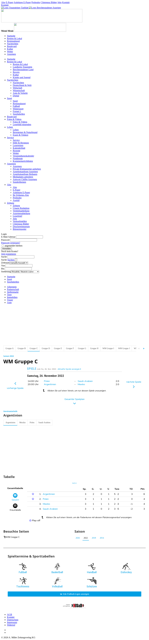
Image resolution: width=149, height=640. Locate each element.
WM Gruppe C (13, 537)
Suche (4, 256)
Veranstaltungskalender (23, 156)
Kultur (10, 49)
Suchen (11, 260)
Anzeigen (11, 54)
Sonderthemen (19, 182)
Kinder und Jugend (21, 77)
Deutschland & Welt (22, 85)
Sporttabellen (19, 114)
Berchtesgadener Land (23, 69)
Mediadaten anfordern (23, 177)
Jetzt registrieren (8, 254)
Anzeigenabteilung (21, 213)
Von (3, 265)
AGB (9, 614)
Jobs (59, 2)
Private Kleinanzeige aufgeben (27, 169)
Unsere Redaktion (21, 208)
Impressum (12, 622)
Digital (16, 95)
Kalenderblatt (19, 148)
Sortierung (6, 271)
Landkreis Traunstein (22, 67)
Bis (2, 268)
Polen (47, 381)
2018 (94, 538)
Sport (9, 98)
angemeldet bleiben (13, 245)
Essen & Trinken (20, 135)
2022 (86, 538)
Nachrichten (12, 43)
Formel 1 (17, 111)
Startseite (11, 36)
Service (10, 137)
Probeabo (35, 2)
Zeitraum (5, 262)
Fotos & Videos (14, 119)
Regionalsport (13, 41)
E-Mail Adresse (8, 237)
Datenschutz (12, 619)
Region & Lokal (14, 38)
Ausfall (16, 200)
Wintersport (18, 109)
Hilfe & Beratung (21, 143)
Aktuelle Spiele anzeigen (69, 369)
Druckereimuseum (21, 226)
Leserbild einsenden (22, 124)
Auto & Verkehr (20, 93)
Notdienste (18, 158)
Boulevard (12, 46)
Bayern (16, 72)
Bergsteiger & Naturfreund (25, 132)
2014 (102, 538)
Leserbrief (17, 216)
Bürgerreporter (19, 229)
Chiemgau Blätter (49, 2)
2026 (78, 538)
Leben (10, 127)
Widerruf (11, 625)
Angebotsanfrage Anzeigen (25, 171)
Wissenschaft (19, 90)
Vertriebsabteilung (21, 211)
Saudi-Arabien (85, 381)
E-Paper (9, 2)
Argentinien (50, 384)
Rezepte (16, 150)
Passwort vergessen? (10, 243)
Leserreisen (18, 145)
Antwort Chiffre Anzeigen (25, 179)
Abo (3, 2)
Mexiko (81, 384)
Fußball (16, 106)
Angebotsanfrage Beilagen (25, 174)
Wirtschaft (17, 88)
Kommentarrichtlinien (23, 161)
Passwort (5, 240)
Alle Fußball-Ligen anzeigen (75, 594)
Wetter (10, 51)
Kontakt (66, 2)
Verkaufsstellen (20, 221)
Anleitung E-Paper (22, 2)
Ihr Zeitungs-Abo (21, 195)
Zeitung (10, 203)
